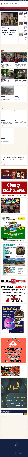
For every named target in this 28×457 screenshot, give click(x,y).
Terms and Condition (3, 452)
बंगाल (23, 0)
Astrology (16, 442)
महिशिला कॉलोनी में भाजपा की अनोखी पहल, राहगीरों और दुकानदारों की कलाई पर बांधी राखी (12, 159)
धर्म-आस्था (16, 446)
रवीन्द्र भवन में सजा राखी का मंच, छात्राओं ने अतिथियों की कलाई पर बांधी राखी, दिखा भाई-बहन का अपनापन (14, 157)
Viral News (16, 443)
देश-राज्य (25, 0)
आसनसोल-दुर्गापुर (20, 0)
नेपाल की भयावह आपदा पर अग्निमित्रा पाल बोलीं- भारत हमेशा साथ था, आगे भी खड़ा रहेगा (12, 166)
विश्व (11, 9)
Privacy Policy (2, 451)
